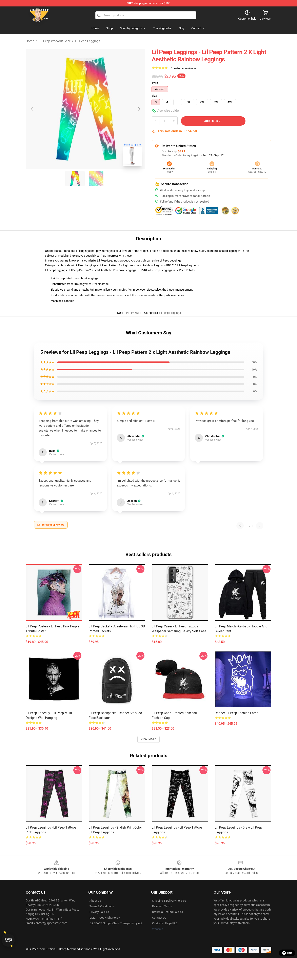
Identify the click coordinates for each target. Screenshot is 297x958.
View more (148, 739)
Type (155, 82)
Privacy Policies (99, 912)
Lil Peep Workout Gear (54, 41)
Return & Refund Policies (167, 912)
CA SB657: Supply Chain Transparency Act (116, 923)
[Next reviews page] (259, 525)
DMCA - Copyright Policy (105, 917)
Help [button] (289, 953)
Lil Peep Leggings (87, 41)
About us (95, 900)
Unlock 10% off (8, 940)
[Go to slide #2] (96, 178)
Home (30, 41)
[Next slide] (139, 109)
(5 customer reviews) (183, 68)
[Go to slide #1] (75, 178)
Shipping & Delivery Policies (169, 900)
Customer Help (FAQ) (165, 923)
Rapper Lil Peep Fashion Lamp (236, 713)
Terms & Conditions (102, 906)
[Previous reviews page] (240, 525)
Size (154, 95)
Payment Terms (162, 906)
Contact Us (159, 917)
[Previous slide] (32, 109)
